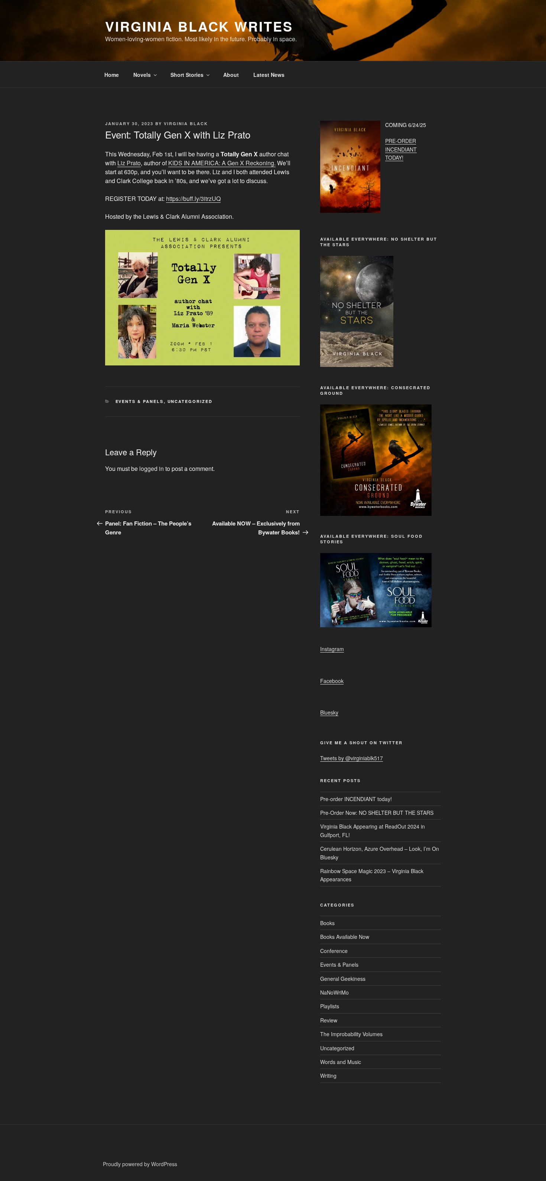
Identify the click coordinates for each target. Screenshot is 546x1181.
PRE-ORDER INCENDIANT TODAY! (401, 149)
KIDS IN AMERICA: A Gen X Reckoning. (222, 163)
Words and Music (340, 1061)
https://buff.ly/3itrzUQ (193, 198)
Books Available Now (344, 936)
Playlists (329, 1006)
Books (327, 923)
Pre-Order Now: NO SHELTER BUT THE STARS (376, 812)
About (231, 74)
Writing (328, 1075)
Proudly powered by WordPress (140, 1164)
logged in (151, 468)
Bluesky (329, 712)
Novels (142, 74)
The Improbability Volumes (351, 1034)
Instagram (332, 649)
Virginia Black (186, 123)
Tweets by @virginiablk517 (351, 758)
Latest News (269, 74)
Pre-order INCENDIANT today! (356, 799)
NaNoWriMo (334, 992)
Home (111, 74)
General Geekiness (342, 978)
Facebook (332, 680)
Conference (334, 950)
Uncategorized (190, 401)
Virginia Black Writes (199, 26)
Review (328, 1020)
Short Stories (187, 74)
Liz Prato (129, 163)
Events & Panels (140, 401)
